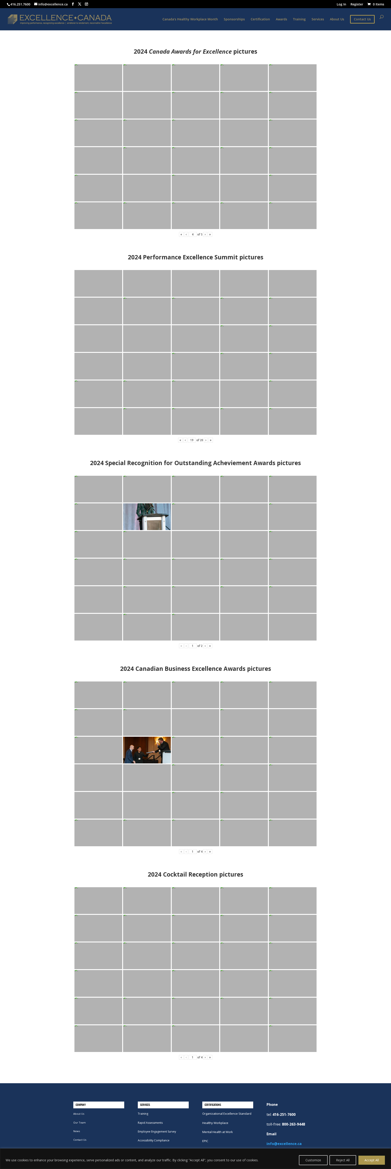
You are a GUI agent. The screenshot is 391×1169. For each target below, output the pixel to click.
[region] (195, 1158)
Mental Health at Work (217, 1132)
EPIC (205, 1141)
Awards (281, 19)
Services (318, 19)
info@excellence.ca (284, 1143)
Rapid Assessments (150, 1123)
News (76, 1131)
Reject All (343, 1160)
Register (356, 4)
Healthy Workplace (215, 1123)
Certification (260, 19)
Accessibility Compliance (153, 1140)
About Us (337, 19)
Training (299, 19)
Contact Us (79, 1139)
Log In (341, 4)
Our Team (79, 1122)
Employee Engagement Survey (157, 1131)
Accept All (372, 1160)
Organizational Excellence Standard (226, 1114)
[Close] (386, 1152)
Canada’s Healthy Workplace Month (190, 19)
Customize (313, 1160)
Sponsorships (234, 19)
